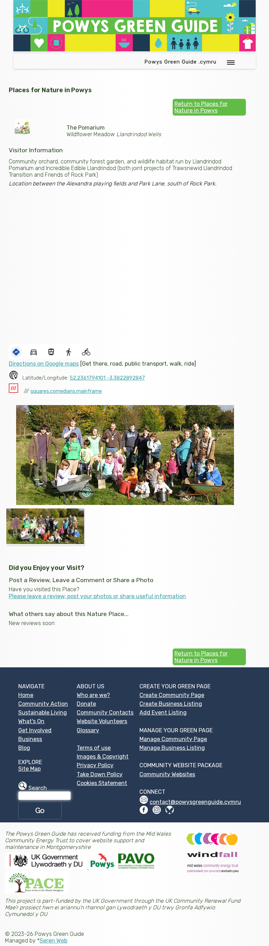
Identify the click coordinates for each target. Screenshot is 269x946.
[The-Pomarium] (45, 526)
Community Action (43, 704)
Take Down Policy (100, 774)
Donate (86, 704)
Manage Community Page (173, 739)
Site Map (29, 768)
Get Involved (34, 730)
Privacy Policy (95, 765)
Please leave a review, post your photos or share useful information (97, 596)
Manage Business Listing (172, 748)
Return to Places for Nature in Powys (201, 107)
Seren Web (53, 940)
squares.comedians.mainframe (66, 391)
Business (30, 739)
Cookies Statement (102, 783)
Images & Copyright (103, 756)
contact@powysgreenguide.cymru (195, 802)
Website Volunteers (102, 721)
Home (25, 695)
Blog (24, 748)
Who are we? (93, 695)
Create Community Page (171, 695)
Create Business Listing (170, 704)
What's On (31, 721)
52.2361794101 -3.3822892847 (107, 378)
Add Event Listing (163, 712)
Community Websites (167, 774)
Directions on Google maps (44, 363)
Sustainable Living (42, 712)
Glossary (88, 730)
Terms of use (94, 748)
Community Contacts (105, 712)
